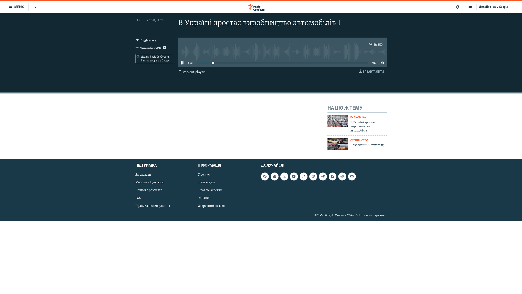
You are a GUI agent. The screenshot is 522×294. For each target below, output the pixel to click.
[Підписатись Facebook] (265, 176)
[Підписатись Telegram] (323, 176)
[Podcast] (342, 176)
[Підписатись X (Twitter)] (284, 176)
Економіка (358, 117)
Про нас (204, 174)
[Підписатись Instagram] (303, 176)
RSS (138, 198)
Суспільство (359, 140)
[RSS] (332, 176)
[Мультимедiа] (470, 7)
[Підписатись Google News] (274, 176)
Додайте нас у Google (493, 7)
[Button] (146, 41)
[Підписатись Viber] (313, 176)
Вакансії (204, 198)
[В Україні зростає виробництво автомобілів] (337, 121)
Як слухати (143, 174)
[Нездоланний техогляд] (337, 144)
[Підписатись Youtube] (294, 176)
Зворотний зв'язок (211, 205)
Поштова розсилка (148, 190)
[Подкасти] (458, 7)
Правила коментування (152, 205)
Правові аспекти (210, 190)
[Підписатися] (352, 176)
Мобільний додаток (149, 182)
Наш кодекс (207, 182)
